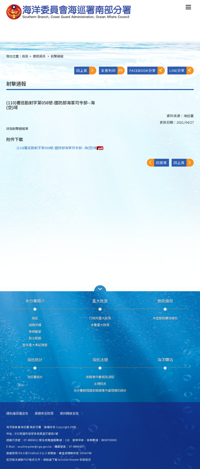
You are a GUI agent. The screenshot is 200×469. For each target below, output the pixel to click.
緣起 (35, 318)
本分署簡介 (35, 300)
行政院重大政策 (100, 318)
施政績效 (165, 300)
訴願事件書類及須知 (100, 377)
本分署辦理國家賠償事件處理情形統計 (100, 390)
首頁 (25, 56)
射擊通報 (57, 56)
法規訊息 (100, 383)
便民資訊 (39, 56)
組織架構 (35, 324)
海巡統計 (35, 359)
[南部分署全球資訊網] (68, 12)
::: (3, 58)
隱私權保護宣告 (17, 413)
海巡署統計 (35, 377)
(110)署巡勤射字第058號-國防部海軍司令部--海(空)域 (57, 147)
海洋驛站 (165, 359)
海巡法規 (100, 359)
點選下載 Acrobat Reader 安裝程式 (68, 459)
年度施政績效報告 (165, 318)
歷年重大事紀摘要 (34, 345)
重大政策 (100, 300)
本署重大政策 (100, 324)
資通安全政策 (44, 413)
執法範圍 (35, 338)
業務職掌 (35, 331)
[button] (188, 8)
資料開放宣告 (69, 413)
